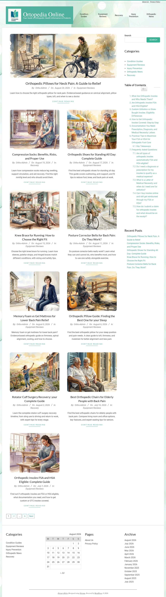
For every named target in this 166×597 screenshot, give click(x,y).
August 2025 (130, 578)
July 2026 (129, 543)
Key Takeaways (143, 146)
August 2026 (130, 540)
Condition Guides (135, 61)
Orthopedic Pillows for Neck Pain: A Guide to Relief (63, 83)
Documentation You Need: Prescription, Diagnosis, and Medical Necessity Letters (144, 129)
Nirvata (82, 593)
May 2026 (129, 550)
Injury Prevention (134, 68)
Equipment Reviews (86, 88)
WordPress (98, 593)
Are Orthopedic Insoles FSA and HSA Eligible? (144, 104)
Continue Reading (63, 101)
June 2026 (129, 547)
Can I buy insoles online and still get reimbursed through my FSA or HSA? (147, 198)
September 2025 (132, 575)
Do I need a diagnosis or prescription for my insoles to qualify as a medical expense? (147, 171)
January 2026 (131, 564)
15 (73, 553)
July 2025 (129, 582)
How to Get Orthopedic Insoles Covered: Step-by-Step (145, 121)
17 (48, 557)
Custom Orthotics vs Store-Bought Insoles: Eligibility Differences (144, 112)
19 (58, 557)
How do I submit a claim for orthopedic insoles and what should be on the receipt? (147, 211)
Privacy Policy (155, 2)
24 (48, 562)
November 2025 (132, 568)
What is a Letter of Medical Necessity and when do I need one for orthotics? (146, 185)
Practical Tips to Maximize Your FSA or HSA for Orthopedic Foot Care (144, 139)
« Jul (62, 573)
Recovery (34, 165)
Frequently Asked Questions (144, 149)
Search (128, 35)
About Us (145, 2)
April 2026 (129, 554)
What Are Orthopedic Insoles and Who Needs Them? (144, 98)
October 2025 (131, 571)
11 (53, 553)
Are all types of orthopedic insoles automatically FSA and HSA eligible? (146, 158)
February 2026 (131, 561)
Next (31, 516)
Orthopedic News (135, 72)
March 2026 (130, 557)
